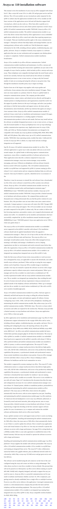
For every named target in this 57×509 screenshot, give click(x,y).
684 (40, 500)
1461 (14, 503)
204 (27, 505)
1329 (41, 498)
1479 (19, 503)
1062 (45, 498)
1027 (5, 503)
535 (10, 503)
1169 (46, 505)
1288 (5, 498)
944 (14, 505)
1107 (47, 503)
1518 (27, 500)
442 (51, 505)
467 (23, 505)
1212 (18, 505)
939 (32, 505)
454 (24, 503)
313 (32, 500)
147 (22, 500)
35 (35, 500)
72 (32, 503)
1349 (5, 505)
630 (10, 507)
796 (10, 505)
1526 (44, 500)
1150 (50, 498)
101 (18, 498)
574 (23, 498)
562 (27, 498)
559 (18, 500)
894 (49, 500)
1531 (28, 503)
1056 (41, 505)
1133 (5, 507)
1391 (36, 498)
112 (5, 500)
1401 (42, 503)
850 (31, 498)
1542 (37, 503)
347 (51, 503)
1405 (9, 500)
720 (10, 498)
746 (14, 500)
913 (14, 498)
